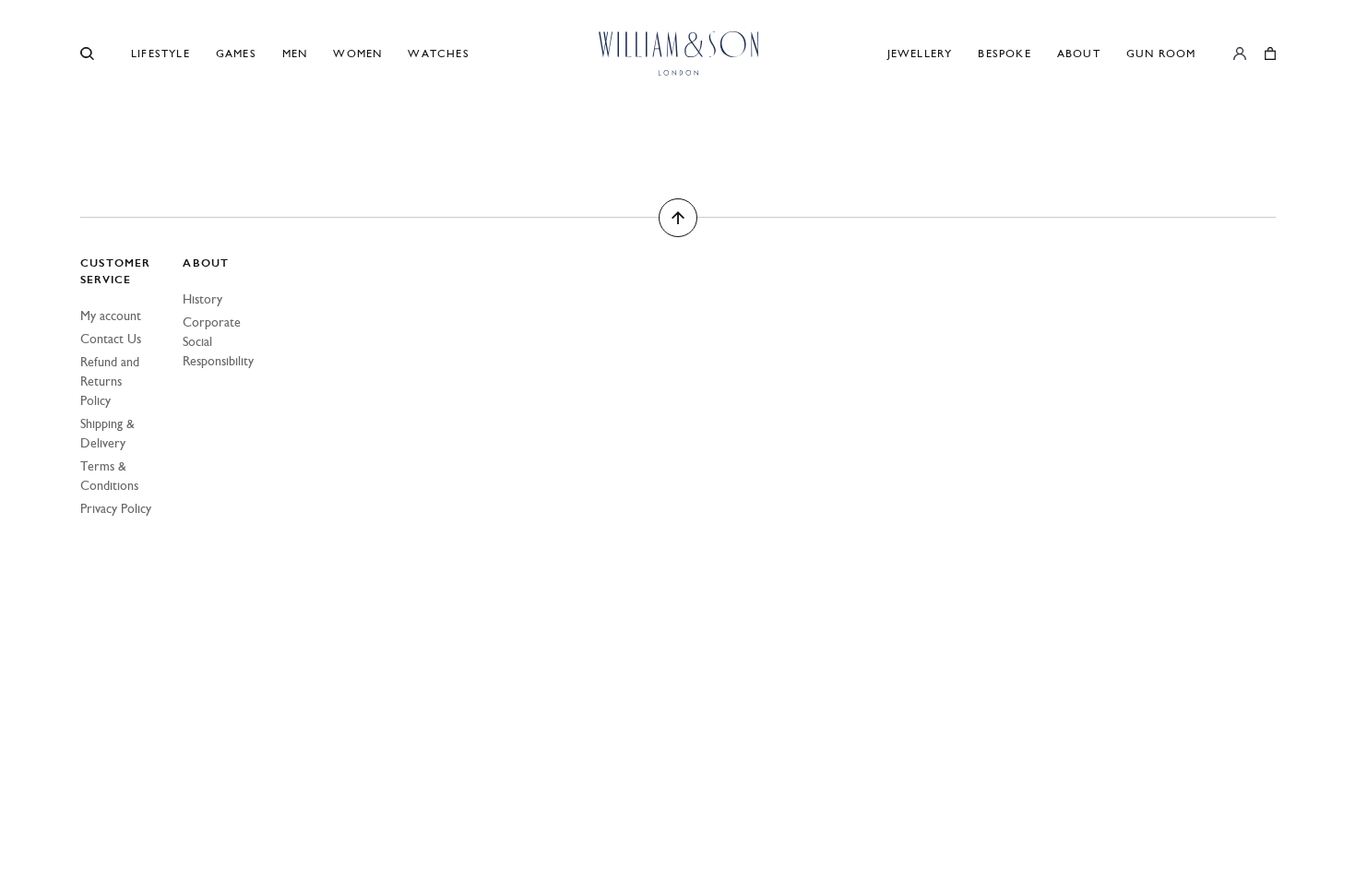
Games (236, 53)
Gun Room (1161, 53)
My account (110, 316)
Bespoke (1004, 53)
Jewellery (920, 53)
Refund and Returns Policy (109, 381)
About (1078, 53)
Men (295, 53)
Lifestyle (160, 53)
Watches (438, 53)
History (202, 299)
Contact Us (110, 339)
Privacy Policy (115, 509)
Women (357, 53)
